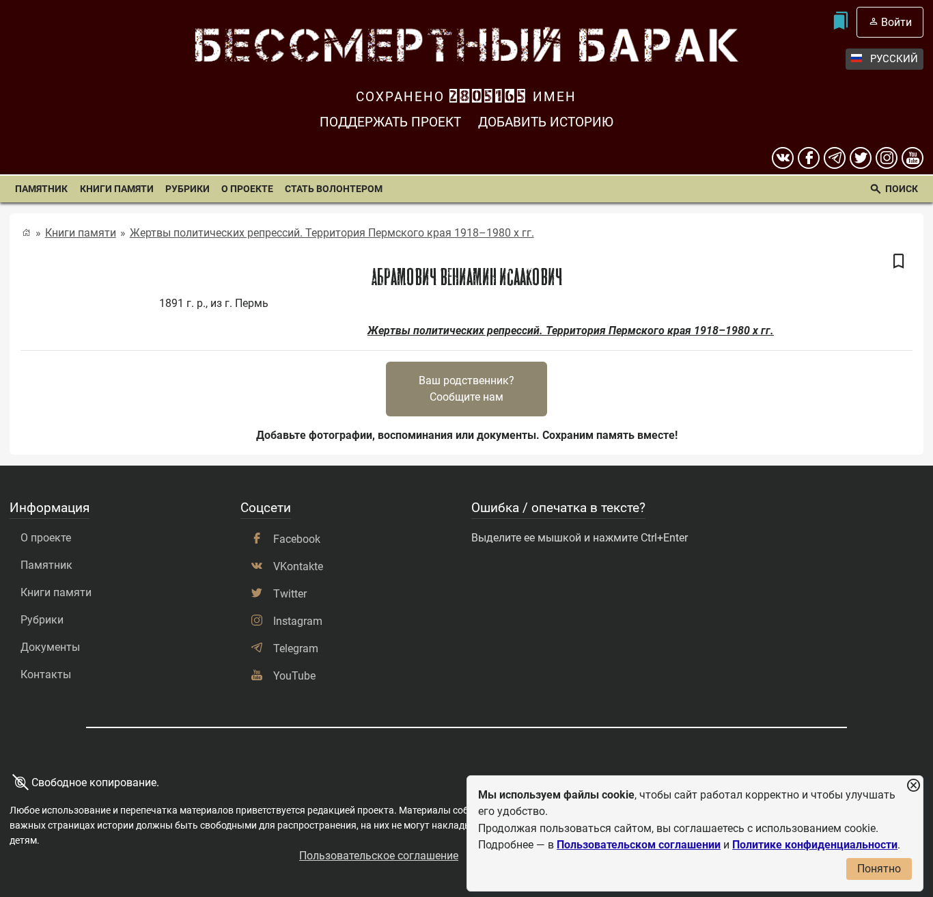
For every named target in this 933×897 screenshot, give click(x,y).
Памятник (41, 189)
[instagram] (886, 158)
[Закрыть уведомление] (913, 785)
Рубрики (187, 189)
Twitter (290, 593)
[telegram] (835, 158)
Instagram (297, 621)
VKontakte (298, 566)
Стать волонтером (333, 189)
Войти (896, 22)
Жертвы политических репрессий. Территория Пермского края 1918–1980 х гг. (332, 232)
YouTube (294, 675)
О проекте (247, 189)
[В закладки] (899, 262)
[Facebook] (809, 158)
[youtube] (912, 158)
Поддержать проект (390, 122)
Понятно (879, 868)
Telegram (295, 648)
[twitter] (861, 158)
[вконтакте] (783, 158)
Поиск (901, 189)
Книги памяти (117, 189)
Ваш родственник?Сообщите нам (466, 388)
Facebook (296, 539)
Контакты (45, 674)
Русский (894, 59)
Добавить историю (545, 122)
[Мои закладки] (839, 22)
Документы (50, 647)
